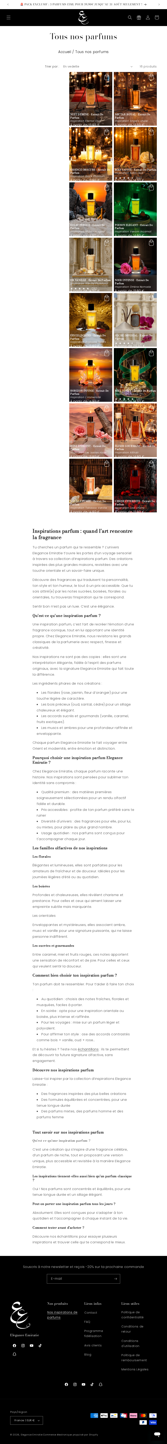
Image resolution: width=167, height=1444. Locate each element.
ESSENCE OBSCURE (90, 171)
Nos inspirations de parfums (62, 1314)
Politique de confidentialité (132, 1314)
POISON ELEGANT (134, 226)
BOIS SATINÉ (135, 169)
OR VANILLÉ (90, 280)
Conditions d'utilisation (130, 1343)
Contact (90, 1313)
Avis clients (93, 1345)
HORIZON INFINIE (89, 392)
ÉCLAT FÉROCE (87, 226)
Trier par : (52, 66)
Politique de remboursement (134, 1357)
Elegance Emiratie (32, 1434)
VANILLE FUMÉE (88, 503)
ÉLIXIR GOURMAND (135, 447)
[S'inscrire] (115, 1279)
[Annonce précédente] (7, 4)
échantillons (88, 1049)
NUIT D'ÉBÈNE (86, 116)
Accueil (64, 51)
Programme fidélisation (93, 1333)
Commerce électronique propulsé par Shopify (70, 1434)
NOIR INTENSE (132, 282)
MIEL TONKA (135, 390)
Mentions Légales (135, 1369)
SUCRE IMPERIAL (134, 337)
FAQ (87, 1322)
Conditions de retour (132, 1329)
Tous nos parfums (92, 51)
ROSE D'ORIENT (88, 447)
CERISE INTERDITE (135, 503)
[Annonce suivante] (159, 4)
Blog (87, 1355)
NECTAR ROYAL (133, 116)
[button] (8, 17)
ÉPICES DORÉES (88, 337)
